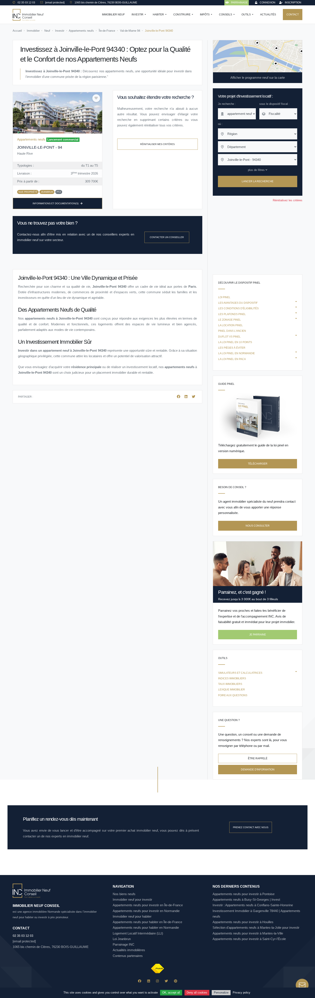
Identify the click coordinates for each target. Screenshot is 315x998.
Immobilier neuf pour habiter (132, 916)
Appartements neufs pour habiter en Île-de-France (147, 922)
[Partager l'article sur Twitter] (193, 396)
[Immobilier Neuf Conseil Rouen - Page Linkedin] (148, 981)
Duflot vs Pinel (229, 336)
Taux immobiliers (230, 684)
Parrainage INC (123, 944)
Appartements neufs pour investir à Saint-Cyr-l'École (249, 939)
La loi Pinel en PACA (232, 359)
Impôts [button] (205, 14)
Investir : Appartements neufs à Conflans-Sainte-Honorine (253, 905)
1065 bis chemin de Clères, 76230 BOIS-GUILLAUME (50, 947)
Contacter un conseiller (167, 237)
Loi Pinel (224, 297)
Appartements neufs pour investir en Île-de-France (148, 905)
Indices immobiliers (232, 678)
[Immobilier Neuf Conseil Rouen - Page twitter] (166, 981)
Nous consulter (258, 525)
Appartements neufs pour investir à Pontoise (243, 894)
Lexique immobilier (231, 689)
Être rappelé (257, 758)
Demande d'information (257, 769)
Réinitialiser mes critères (157, 144)
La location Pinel (230, 325)
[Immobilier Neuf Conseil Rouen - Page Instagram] (157, 981)
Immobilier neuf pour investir (132, 899)
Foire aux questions (232, 695)
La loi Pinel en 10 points (235, 342)
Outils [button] (246, 14)
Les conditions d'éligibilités (238, 308)
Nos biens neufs (124, 894)
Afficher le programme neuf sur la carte (257, 77)
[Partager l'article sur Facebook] (179, 396)
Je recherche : (227, 103)
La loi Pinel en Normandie (236, 353)
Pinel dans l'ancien (232, 330)
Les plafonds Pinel (232, 314)
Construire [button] (182, 14)
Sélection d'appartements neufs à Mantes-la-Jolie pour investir (256, 927)
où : (220, 124)
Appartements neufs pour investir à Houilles (243, 922)
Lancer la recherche (257, 181)
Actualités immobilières (129, 950)
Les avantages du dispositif (238, 302)
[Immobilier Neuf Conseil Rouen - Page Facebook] (139, 981)
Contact (292, 14)
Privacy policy (241, 992)
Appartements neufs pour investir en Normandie (146, 911)
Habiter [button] (159, 14)
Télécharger (257, 463)
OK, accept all (171, 992)
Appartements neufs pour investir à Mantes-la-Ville (248, 933)
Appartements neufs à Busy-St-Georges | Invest (246, 899)
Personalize (221, 992)
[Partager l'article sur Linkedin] (186, 396)
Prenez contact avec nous (250, 827)
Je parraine (257, 634)
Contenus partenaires (128, 956)
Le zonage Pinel (229, 319)
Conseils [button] (226, 14)
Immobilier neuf (113, 14)
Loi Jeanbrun (122, 939)
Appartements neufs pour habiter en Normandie (146, 927)
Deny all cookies (197, 992)
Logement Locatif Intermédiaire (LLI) (138, 933)
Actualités (268, 14)
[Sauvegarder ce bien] (96, 98)
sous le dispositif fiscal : (274, 103)
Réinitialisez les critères (287, 200)
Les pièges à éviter (231, 347)
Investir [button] (138, 14)
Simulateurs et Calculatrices (240, 672)
